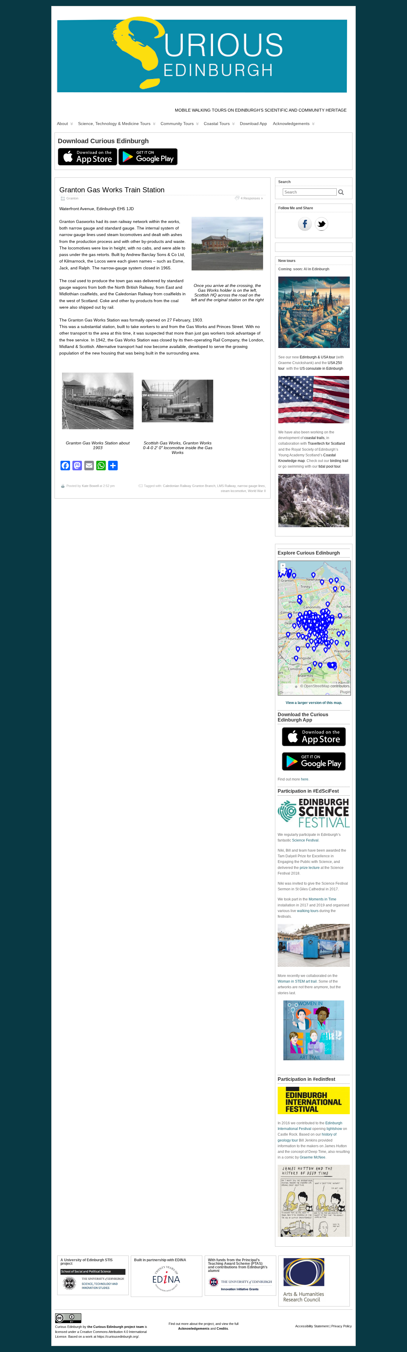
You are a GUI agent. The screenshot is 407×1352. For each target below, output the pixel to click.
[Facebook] (305, 224)
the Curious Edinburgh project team (115, 1326)
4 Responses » (252, 198)
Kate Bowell (90, 486)
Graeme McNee (312, 1157)
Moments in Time (322, 899)
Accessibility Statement (312, 1326)
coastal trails (314, 438)
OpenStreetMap (317, 686)
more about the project (197, 1324)
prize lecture (310, 868)
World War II (257, 491)
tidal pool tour (329, 466)
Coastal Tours (217, 123)
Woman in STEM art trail (297, 981)
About (62, 123)
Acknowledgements (291, 123)
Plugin (345, 692)
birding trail (339, 461)
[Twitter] (321, 224)
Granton (72, 198)
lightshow (334, 1129)
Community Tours (177, 123)
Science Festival (305, 840)
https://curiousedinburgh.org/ (118, 1336)
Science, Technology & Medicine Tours (114, 123)
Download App (253, 123)
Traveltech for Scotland (326, 443)
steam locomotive (233, 491)
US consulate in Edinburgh (321, 368)
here (304, 779)
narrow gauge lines (251, 486)
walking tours (308, 911)
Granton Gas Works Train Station (111, 190)
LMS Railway (226, 486)
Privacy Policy (341, 1326)
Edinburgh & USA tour (317, 357)
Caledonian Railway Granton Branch (189, 486)
